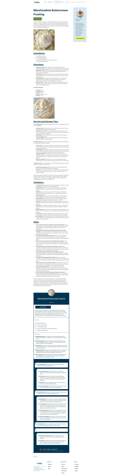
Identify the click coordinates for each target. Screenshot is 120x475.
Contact (62, 472)
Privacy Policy (64, 468)
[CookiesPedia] (38, 2)
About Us (63, 464)
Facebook (76, 464)
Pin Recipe (43, 307)
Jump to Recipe (37, 18)
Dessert (49, 466)
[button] (85, 2)
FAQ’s (49, 468)
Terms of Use (63, 470)
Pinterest (76, 468)
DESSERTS (36, 456)
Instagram (77, 466)
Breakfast (50, 464)
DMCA (62, 466)
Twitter (76, 470)
